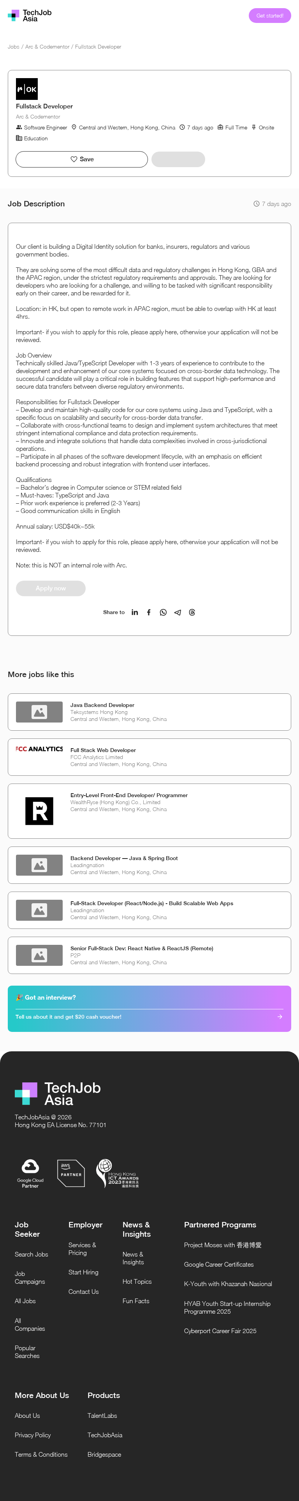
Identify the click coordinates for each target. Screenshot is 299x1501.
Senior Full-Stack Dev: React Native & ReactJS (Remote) (141, 948)
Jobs (13, 46)
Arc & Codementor (47, 46)
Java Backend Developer (102, 705)
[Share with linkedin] (135, 612)
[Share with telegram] (178, 612)
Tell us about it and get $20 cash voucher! (68, 1017)
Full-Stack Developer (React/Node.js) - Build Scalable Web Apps (151, 903)
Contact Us (84, 1291)
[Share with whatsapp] (163, 612)
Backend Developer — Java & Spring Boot (124, 858)
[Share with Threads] (192, 612)
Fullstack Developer (98, 46)
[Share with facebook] (149, 612)
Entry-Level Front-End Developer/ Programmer (129, 795)
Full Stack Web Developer (103, 750)
